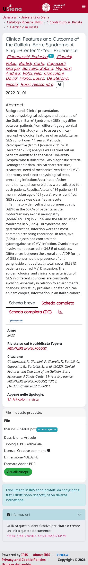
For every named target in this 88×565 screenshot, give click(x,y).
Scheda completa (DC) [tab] (30, 311)
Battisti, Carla (31, 63)
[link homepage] (13, 6)
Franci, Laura (31, 78)
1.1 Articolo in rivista (22, 27)
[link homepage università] (53, 6)
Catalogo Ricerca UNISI (25, 22)
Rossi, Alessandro (36, 84)
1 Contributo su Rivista (64, 22)
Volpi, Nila (31, 73)
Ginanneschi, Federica (27, 56)
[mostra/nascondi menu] (84, 7)
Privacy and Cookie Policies (24, 559)
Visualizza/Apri (18, 472)
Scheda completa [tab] (58, 302)
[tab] (60, 312)
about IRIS (41, 554)
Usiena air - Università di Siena (25, 17)
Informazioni (20, 514)
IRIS (24, 554)
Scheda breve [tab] (22, 302)
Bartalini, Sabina (37, 68)
